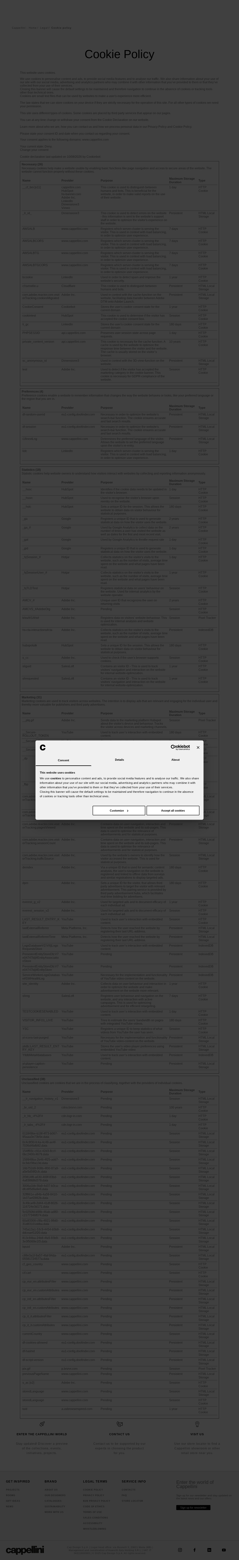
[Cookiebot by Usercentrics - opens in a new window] (173, 747)
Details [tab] (119, 759)
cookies (55, 778)
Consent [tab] (63, 760)
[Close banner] (198, 747)
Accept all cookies (173, 810)
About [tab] (175, 759)
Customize (117, 810)
